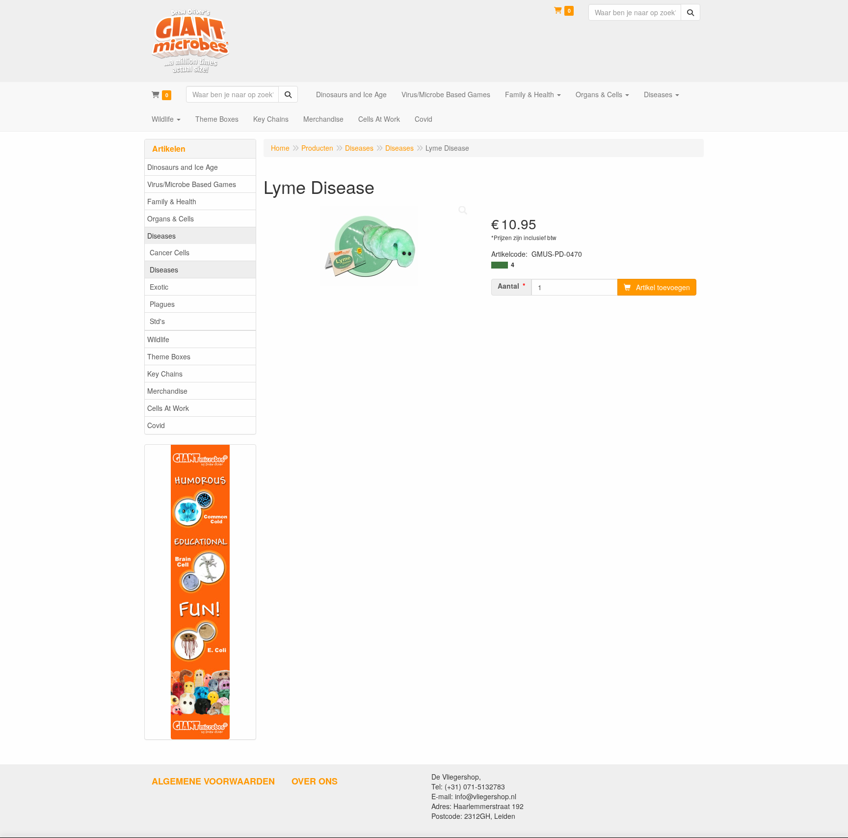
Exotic (159, 287)
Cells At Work (168, 408)
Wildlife (158, 339)
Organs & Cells (170, 218)
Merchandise (167, 391)
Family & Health (171, 201)
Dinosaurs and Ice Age (182, 167)
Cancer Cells (169, 252)
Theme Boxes (168, 356)
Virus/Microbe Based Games (191, 184)
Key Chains (165, 373)
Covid (156, 425)
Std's (157, 321)
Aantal (508, 285)
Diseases (161, 236)
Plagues (162, 304)
